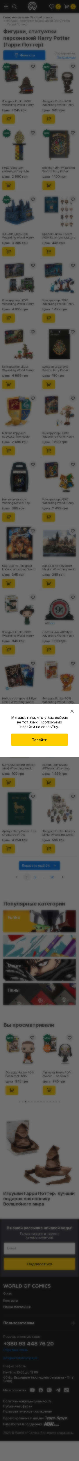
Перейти (39, 740)
